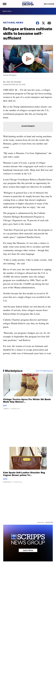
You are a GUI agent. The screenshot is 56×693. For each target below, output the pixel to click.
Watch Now (48, 4)
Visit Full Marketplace (44, 371)
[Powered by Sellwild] (49, 522)
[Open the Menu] (4, 4)
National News (13, 22)
